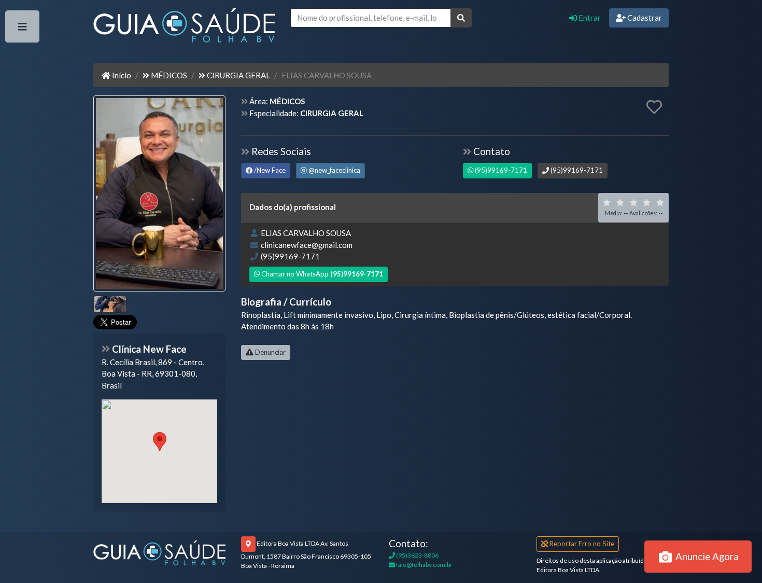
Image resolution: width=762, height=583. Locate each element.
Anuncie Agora (706, 556)
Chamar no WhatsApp (321, 274)
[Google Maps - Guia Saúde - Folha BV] (159, 451)
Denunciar (269, 352)
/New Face (269, 170)
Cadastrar (644, 17)
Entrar (589, 17)
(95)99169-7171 (500, 170)
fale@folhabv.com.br (424, 564)
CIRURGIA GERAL (237, 75)
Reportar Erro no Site (581, 543)
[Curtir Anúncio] (654, 107)
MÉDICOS (168, 75)
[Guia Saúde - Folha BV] (159, 552)
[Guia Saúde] (184, 27)
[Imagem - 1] (110, 304)
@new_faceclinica (333, 170)
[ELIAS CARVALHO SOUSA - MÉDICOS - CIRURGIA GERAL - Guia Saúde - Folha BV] (159, 194)
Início (120, 75)
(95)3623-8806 (417, 555)
